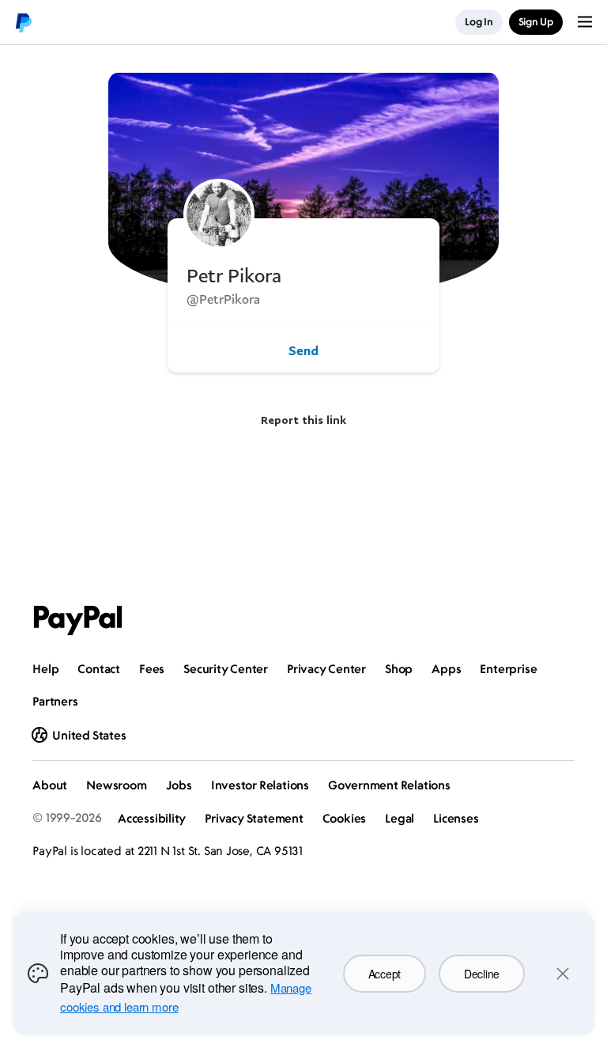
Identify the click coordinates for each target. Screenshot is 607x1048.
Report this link (303, 419)
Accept (384, 974)
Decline (482, 974)
